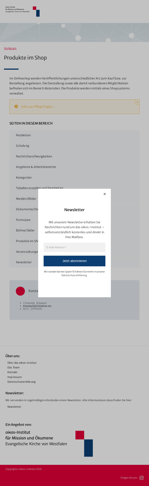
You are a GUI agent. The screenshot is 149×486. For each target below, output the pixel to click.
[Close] (104, 194)
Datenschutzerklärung (74, 275)
